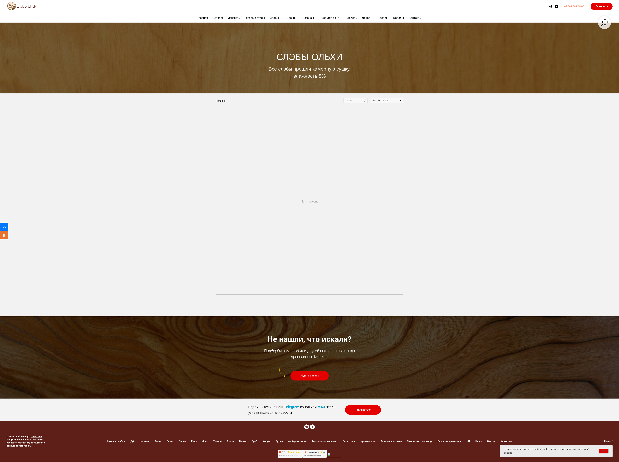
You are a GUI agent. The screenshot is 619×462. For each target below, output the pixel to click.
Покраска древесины (449, 441)
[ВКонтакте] (4, 227)
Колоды (398, 17)
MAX (321, 407)
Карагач (144, 441)
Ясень (170, 441)
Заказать (234, 17)
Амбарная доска (297, 441)
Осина (157, 441)
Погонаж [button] (308, 17)
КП (468, 441)
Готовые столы (255, 17)
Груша (279, 441)
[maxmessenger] (557, 7)
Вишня (242, 441)
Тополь (217, 441)
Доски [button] (290, 17)
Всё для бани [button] (330, 17)
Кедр (194, 441)
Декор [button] (366, 17)
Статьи (491, 441)
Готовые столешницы (324, 441)
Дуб (132, 441)
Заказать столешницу (419, 441)
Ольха (230, 441)
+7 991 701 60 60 (574, 6)
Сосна (182, 441)
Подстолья (349, 441)
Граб (254, 441)
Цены (478, 441)
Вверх (607, 441)
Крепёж (383, 17)
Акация (266, 441)
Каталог (218, 17)
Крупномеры (368, 441)
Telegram (291, 407)
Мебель (352, 17)
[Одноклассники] (4, 235)
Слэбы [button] (275, 17)
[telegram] (550, 7)
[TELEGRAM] (312, 426)
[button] (309, 375)
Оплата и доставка (391, 441)
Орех (205, 441)
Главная (202, 17)
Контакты (415, 17)
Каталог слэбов (116, 441)
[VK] (306, 426)
